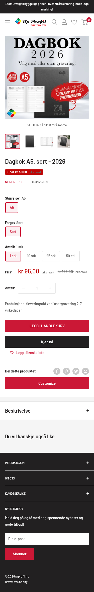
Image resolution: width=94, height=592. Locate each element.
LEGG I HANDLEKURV (47, 326)
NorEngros (14, 182)
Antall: (10, 288)
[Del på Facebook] (56, 371)
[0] (85, 22)
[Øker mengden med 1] (50, 288)
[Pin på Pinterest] (66, 371)
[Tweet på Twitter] (75, 371)
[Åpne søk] (54, 22)
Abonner (20, 554)
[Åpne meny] (7, 22)
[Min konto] (64, 22)
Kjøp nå (47, 342)
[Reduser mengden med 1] (23, 288)
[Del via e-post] (85, 371)
